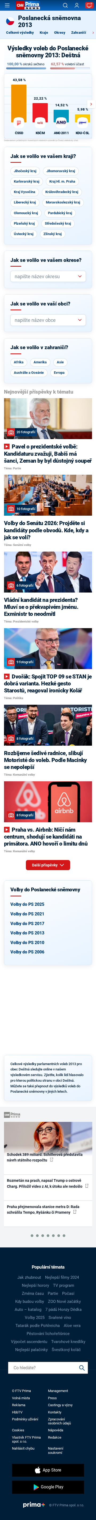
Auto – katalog (28, 1309)
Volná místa (21, 1398)
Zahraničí (78, 33)
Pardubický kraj (60, 213)
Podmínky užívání (25, 1419)
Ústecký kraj (23, 234)
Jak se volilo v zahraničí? (39, 347)
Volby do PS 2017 (27, 923)
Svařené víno (60, 1317)
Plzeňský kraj (24, 223)
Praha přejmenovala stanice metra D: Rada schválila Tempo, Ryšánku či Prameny (43, 1210)
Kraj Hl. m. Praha (62, 181)
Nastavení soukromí (55, 1450)
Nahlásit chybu (23, 1448)
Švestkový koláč (66, 1349)
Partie (53, 1293)
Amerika (40, 362)
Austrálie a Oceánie (29, 373)
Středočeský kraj (58, 223)
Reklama (18, 1405)
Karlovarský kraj (26, 181)
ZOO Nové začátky (64, 1301)
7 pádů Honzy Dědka (63, 1309)
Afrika (18, 362)
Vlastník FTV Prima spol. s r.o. (26, 1439)
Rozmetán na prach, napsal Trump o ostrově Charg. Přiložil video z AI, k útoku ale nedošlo (45, 1183)
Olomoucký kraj (26, 213)
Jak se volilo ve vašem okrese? (46, 260)
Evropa (59, 373)
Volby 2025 (35, 1317)
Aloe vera (72, 1325)
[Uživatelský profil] (76, 5)
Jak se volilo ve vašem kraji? (43, 156)
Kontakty (54, 1412)
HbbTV (17, 1412)
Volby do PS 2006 (27, 952)
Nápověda (55, 1430)
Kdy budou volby (29, 1301)
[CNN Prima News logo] (28, 5)
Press (52, 1398)
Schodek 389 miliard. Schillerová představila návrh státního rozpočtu (45, 1157)
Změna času (33, 1293)
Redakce (54, 1437)
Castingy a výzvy (60, 1405)
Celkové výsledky (20, 33)
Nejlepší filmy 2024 (62, 1277)
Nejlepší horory (35, 1285)
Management (58, 1391)
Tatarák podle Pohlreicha (37, 1325)
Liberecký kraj (25, 202)
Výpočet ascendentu (29, 1341)
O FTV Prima (21, 1391)
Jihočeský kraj (25, 171)
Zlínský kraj (52, 234)
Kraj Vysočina (24, 192)
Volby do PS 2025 (27, 904)
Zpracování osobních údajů (59, 1421)
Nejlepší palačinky (31, 1349)
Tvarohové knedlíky (68, 1341)
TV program (63, 1285)
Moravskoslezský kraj (63, 202)
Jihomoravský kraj (60, 171)
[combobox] (46, 276)
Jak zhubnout (29, 1277)
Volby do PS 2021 (27, 913)
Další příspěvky (45, 865)
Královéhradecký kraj (61, 192)
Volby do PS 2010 (27, 942)
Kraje (44, 33)
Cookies (18, 1430)
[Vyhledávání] (65, 5)
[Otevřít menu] (7, 5)
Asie (60, 362)
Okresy (59, 33)
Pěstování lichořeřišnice (48, 1333)
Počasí (68, 1293)
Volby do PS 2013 (27, 933)
